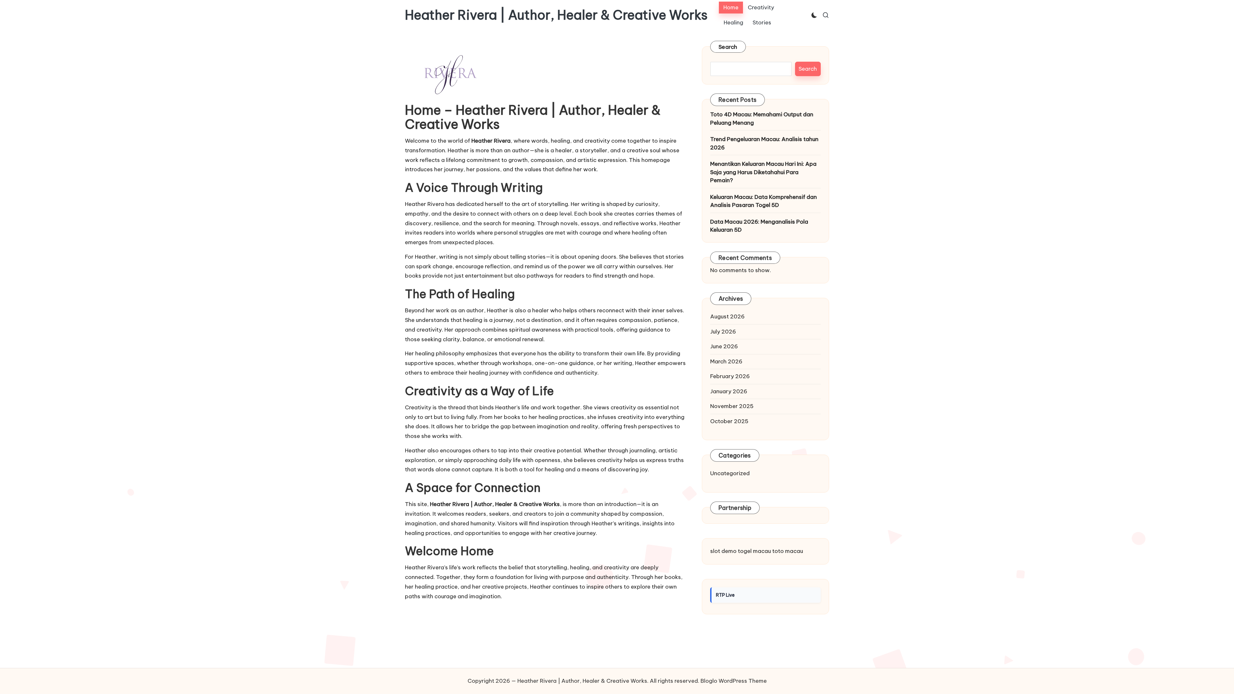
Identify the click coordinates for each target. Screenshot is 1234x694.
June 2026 (724, 346)
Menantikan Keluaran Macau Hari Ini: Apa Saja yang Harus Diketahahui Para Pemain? (763, 172)
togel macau (754, 551)
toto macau (787, 551)
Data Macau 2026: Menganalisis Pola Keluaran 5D (759, 226)
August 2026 (727, 316)
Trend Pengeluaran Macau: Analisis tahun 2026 (764, 143)
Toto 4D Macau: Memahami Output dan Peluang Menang (761, 118)
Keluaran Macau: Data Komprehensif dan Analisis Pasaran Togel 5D (763, 201)
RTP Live (725, 595)
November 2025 (732, 406)
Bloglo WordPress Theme (734, 680)
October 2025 (729, 421)
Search (728, 46)
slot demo (723, 551)
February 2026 (730, 376)
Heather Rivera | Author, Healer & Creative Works (556, 15)
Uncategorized (730, 473)
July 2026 (723, 331)
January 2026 (728, 391)
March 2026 (726, 361)
